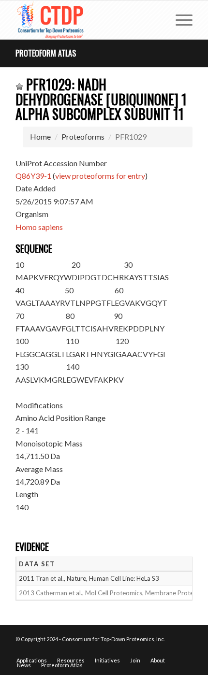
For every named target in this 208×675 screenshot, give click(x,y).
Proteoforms (82, 136)
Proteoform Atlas (45, 53)
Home (40, 136)
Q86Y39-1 (33, 175)
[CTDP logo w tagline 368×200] (86, 19)
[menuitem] (179, 19)
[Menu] (179, 19)
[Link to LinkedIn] (185, 650)
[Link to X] (170, 650)
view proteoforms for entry (100, 175)
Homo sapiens (39, 226)
